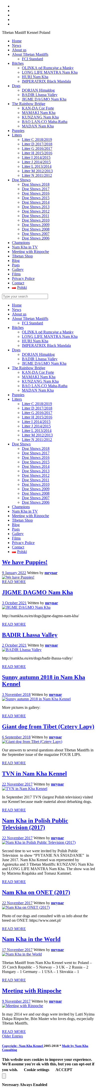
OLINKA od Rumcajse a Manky (48, 332)
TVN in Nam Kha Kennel (34, 773)
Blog (16, 525)
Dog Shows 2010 (35, 484)
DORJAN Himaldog (38, 354)
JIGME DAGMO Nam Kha (44, 363)
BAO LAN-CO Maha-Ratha (44, 386)
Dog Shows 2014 (35, 466)
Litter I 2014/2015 (36, 422)
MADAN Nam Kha (38, 390)
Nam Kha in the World (31, 939)
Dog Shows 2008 (35, 493)
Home (17, 305)
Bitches (18, 327)
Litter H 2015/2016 (37, 417)
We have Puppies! (25, 562)
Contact (18, 547)
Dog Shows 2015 (35, 462)
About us (19, 314)
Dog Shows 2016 (35, 457)
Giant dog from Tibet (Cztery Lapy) (48, 726)
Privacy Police (23, 543)
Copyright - (23, 1046)
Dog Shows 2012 (35, 475)
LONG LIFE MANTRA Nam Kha (50, 336)
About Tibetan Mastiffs (30, 318)
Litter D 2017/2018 (37, 408)
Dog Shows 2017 (35, 453)
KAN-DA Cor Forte (38, 372)
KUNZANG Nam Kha (40, 381)
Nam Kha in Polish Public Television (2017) (35, 824)
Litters (17, 399)
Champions (21, 507)
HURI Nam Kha (35, 341)
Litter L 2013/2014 (36, 430)
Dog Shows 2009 (35, 489)
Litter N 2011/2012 (37, 439)
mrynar (51, 573)
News (16, 309)
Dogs (16, 350)
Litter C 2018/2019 (37, 404)
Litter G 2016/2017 (37, 413)
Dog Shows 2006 (35, 502)
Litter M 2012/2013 (37, 435)
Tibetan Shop (22, 520)
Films (16, 538)
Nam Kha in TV (25, 511)
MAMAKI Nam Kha (38, 377)
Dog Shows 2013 (35, 471)
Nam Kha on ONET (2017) (36, 892)
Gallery (18, 534)
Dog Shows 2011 (35, 480)
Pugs (16, 529)
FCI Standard (32, 323)
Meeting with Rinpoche (30, 516)
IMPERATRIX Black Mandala (46, 345)
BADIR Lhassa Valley (39, 359)
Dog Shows (21, 444)
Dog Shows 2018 (35, 448)
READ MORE (14, 582)
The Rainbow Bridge (28, 368)
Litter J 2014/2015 (36, 426)
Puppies (18, 395)
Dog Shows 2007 (35, 498)
